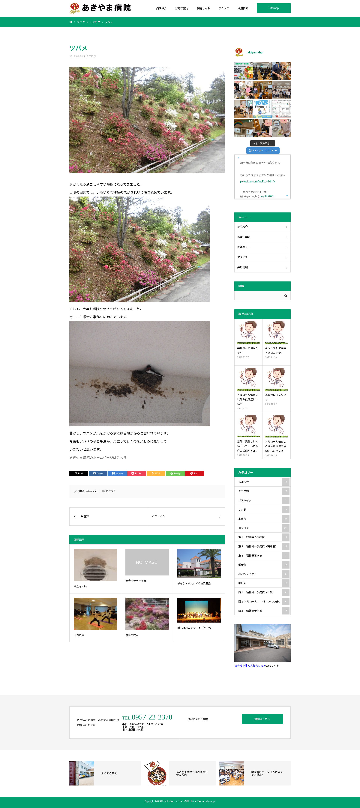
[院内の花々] (147, 614)
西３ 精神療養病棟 (262, 610)
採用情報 (243, 8)
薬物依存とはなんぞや (247, 350)
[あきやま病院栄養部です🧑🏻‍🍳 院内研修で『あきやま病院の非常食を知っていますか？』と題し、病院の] (262, 71)
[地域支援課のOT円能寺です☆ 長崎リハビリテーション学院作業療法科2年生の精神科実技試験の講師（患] (281, 90)
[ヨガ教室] (95, 614)
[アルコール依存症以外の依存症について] (248, 379)
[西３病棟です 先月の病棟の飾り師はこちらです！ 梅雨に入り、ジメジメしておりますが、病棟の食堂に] (243, 128)
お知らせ (262, 481)
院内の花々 (132, 635)
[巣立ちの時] (95, 565)
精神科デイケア (262, 573)
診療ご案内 (181, 8)
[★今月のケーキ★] (147, 562)
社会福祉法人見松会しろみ (250, 665)
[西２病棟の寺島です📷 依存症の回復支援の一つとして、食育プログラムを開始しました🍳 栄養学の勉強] (243, 71)
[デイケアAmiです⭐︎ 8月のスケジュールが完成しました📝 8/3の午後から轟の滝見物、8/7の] (281, 109)
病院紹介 (161, 8)
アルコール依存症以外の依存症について (247, 399)
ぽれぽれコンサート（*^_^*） (195, 627)
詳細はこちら (262, 719)
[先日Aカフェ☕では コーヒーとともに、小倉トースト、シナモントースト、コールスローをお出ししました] (281, 128)
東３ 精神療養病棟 (262, 555)
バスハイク (262, 500)
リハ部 (262, 509)
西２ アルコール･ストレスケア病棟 (262, 601)
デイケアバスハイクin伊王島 (194, 583)
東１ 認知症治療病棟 (262, 537)
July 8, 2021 (267, 196)
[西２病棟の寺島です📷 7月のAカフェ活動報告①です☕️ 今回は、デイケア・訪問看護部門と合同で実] (262, 90)
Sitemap (274, 8)
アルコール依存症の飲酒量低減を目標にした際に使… (275, 446)
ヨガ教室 (79, 635)
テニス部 (262, 491)
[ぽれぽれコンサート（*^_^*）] (199, 610)
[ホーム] (70, 21)
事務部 (262, 518)
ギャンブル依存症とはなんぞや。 (275, 350)
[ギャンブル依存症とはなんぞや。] (276, 332)
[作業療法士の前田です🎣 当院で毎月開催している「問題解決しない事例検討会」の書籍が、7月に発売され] (262, 109)
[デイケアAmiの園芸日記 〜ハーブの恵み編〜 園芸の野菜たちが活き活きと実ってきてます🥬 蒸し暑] (243, 90)
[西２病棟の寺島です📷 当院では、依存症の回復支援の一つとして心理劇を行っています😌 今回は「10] (243, 109)
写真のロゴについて (275, 397)
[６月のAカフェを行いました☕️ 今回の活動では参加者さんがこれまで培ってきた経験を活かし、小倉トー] (262, 128)
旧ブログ (91, 56)
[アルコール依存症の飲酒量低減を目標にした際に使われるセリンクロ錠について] (276, 426)
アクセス (224, 8)
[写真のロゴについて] (276, 379)
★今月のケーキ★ (135, 580)
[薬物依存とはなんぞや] (248, 332)
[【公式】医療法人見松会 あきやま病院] (100, 8)
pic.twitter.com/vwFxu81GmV (257, 181)
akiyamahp (91, 491)
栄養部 (262, 564)
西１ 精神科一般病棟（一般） (262, 592)
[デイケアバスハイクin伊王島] (199, 563)
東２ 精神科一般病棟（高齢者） (262, 546)
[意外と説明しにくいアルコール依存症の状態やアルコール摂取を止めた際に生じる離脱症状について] (248, 426)
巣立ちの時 (80, 586)
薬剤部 (262, 583)
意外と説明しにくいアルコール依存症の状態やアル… (247, 446)
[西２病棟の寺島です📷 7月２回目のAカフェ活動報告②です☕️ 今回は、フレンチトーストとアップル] (281, 71)
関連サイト (203, 8)
